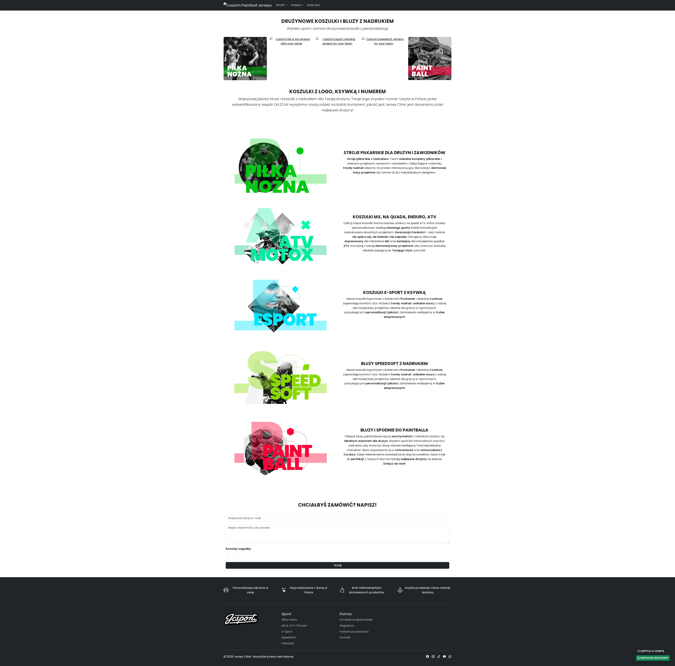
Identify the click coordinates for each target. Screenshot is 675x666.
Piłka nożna (289, 620)
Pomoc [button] (296, 5)
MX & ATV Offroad (294, 626)
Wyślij (337, 565)
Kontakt (313, 5)
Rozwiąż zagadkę (238, 549)
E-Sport (287, 632)
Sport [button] (281, 5)
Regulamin (347, 626)
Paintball (288, 643)
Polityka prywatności (354, 632)
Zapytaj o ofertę (652, 651)
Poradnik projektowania (356, 620)
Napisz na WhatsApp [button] (654, 658)
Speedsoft (289, 637)
